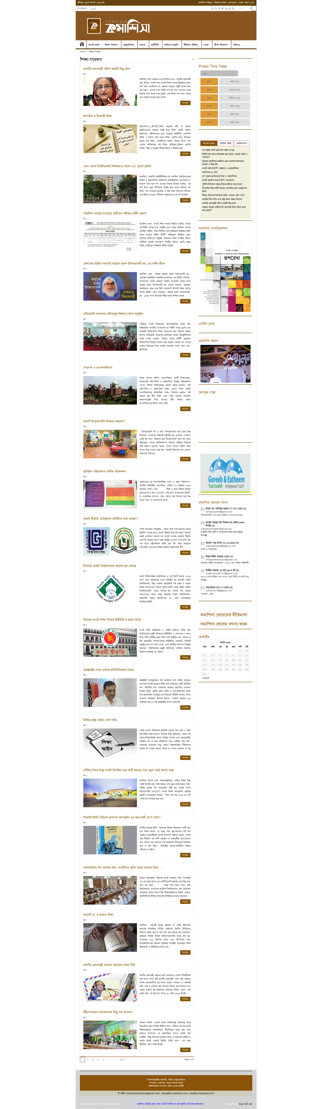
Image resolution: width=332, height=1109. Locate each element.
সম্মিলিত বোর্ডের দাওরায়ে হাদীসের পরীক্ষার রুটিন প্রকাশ (114, 213)
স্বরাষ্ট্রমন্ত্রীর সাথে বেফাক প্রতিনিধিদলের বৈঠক (108, 670)
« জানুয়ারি (205, 678)
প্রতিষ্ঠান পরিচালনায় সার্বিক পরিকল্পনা (104, 471)
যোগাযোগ (232, 2)
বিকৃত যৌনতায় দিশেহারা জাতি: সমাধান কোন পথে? (223, 195)
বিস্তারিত (185, 103)
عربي (93, 8)
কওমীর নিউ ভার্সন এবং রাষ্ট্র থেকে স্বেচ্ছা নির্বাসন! (222, 199)
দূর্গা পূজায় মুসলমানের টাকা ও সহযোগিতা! (219, 176)
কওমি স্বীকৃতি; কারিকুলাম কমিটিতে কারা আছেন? (110, 519)
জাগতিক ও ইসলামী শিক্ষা (97, 116)
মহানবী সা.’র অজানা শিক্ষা (98, 915)
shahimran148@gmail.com (219, 590)
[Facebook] (219, 8)
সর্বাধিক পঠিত (225, 143)
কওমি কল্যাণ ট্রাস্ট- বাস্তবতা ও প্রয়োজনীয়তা (220, 168)
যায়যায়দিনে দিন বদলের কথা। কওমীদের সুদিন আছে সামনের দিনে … (122, 867)
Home (83, 51)
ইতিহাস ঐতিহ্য (191, 45)
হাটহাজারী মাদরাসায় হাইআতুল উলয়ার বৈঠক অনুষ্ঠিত (113, 314)
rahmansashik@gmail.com (219, 511)
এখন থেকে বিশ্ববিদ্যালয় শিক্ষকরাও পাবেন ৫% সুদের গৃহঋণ (117, 166)
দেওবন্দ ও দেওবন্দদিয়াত (97, 367)
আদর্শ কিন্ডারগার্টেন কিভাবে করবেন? (104, 421)
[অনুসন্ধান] (253, 8)
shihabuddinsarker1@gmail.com (222, 559)
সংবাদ (142, 45)
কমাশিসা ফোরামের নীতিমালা (223, 615)
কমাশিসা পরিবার (205, 2)
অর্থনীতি (155, 45)
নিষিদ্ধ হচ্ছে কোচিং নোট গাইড (100, 720)
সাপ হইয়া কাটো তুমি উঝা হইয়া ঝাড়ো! (218, 150)
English (82, 8)
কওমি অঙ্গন (94, 45)
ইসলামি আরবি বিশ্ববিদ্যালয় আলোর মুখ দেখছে (109, 566)
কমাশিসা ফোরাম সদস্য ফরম (223, 624)
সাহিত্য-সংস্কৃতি (171, 45)
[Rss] (212, 8)
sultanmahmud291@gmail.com (216, 528)
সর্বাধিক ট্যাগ (241, 143)
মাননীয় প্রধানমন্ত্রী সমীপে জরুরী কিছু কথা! (106, 69)
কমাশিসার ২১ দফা (209, 172)
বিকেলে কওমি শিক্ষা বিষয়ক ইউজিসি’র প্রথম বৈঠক (112, 620)
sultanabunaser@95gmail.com (221, 545)
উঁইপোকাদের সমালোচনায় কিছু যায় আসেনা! (108, 1012)
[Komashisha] (166, 25)
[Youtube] (229, 8)
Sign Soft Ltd (245, 1103)
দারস (206, 45)
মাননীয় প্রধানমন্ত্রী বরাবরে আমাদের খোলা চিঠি (109, 965)
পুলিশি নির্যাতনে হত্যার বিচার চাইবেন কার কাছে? (222, 184)
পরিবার (236, 45)
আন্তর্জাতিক (128, 45)
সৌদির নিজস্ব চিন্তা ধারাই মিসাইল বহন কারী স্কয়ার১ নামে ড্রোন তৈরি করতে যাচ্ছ (128, 770)
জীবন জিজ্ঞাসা (221, 45)
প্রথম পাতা (81, 44)
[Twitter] (222, 8)
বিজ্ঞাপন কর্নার (220, 2)
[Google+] (216, 8)
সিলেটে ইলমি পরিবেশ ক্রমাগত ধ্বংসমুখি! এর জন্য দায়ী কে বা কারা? (121, 817)
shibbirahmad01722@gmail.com (222, 573)
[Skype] (233, 8)
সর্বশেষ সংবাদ (209, 143)
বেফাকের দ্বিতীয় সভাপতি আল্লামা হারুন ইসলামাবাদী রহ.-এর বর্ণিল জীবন (124, 264)
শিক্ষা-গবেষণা (111, 45)
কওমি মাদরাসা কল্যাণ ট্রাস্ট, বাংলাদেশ (218, 180)
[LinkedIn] (226, 8)
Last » (123, 1059)
